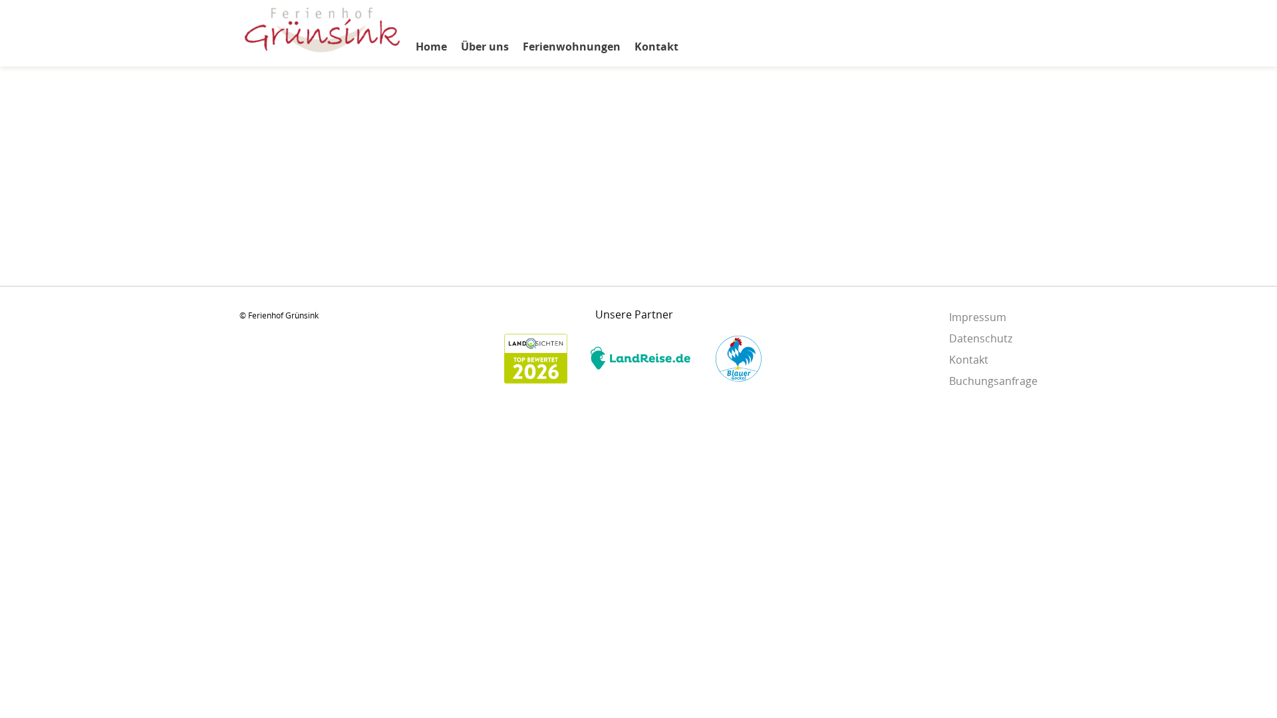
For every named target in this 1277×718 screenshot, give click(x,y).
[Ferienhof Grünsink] (322, 52)
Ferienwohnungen (572, 46)
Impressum (977, 317)
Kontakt (656, 46)
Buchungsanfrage (993, 381)
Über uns (485, 46)
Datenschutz (980, 338)
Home (431, 46)
